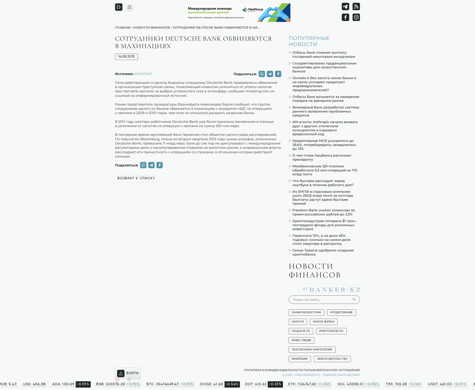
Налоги (298, 321)
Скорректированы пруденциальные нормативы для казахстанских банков (324, 67)
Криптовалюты (331, 331)
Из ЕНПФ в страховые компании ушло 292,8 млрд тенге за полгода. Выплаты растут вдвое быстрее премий (323, 198)
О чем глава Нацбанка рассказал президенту (321, 157)
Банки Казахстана (306, 312)
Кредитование (341, 312)
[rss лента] (356, 6)
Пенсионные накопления (312, 349)
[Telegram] (345, 6)
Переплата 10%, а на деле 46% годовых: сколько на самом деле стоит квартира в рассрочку (321, 240)
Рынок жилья (323, 321)
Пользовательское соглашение (331, 370)
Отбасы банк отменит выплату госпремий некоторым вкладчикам (323, 54)
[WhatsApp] (262, 74)
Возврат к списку (136, 178)
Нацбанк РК (301, 331)
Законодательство (332, 359)
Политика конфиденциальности (273, 370)
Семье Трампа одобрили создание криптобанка (323, 252)
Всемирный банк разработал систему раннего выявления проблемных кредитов (325, 111)
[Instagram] (356, 17)
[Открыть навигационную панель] (129, 7)
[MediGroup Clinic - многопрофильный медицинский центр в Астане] (237, 12)
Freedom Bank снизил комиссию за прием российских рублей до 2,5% (323, 212)
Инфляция (300, 359)
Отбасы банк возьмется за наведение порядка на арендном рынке (325, 99)
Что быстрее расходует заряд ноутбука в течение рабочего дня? (323, 183)
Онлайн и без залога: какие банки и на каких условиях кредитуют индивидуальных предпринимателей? (324, 84)
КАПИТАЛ (143, 74)
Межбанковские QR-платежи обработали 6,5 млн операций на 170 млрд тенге (324, 170)
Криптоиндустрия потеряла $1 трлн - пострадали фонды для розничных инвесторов (324, 225)
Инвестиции (301, 340)
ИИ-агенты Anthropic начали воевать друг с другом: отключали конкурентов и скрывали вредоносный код (325, 128)
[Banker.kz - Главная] (118, 7)
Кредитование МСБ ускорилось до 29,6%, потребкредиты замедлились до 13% (324, 145)
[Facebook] (345, 17)
